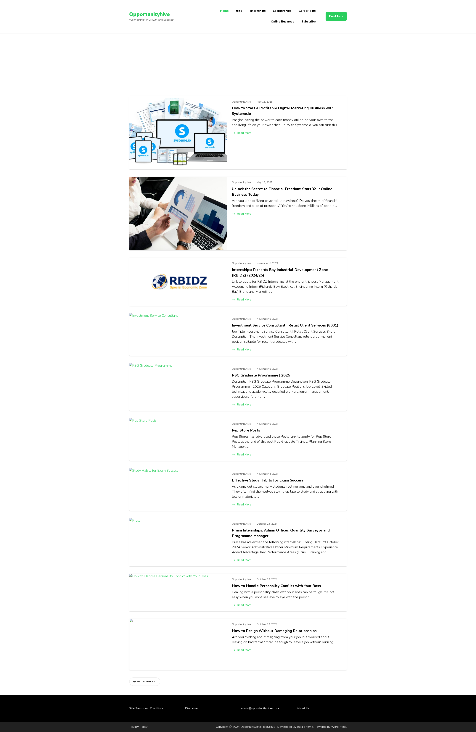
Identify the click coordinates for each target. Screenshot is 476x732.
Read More (244, 133)
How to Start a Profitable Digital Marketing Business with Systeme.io (283, 111)
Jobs (239, 11)
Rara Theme (305, 727)
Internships (258, 11)
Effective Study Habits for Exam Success (268, 480)
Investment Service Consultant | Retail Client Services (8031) (285, 325)
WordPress (338, 727)
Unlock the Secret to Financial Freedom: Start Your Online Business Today (282, 191)
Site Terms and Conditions (146, 708)
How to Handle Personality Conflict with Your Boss (276, 585)
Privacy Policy (138, 727)
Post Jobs (336, 16)
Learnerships (282, 11)
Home (224, 11)
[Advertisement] (238, 61)
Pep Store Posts (246, 430)
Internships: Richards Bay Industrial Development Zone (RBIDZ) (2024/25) (280, 272)
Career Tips (307, 11)
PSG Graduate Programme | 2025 (261, 375)
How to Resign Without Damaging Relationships (274, 630)
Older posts (146, 681)
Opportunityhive (149, 14)
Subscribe (308, 22)
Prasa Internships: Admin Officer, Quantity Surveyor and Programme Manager (281, 533)
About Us (303, 708)
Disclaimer (192, 708)
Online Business (282, 22)
